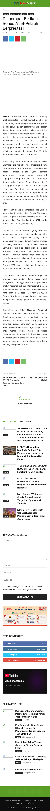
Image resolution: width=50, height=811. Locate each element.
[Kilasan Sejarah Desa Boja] (8, 773)
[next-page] (8, 525)
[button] (4, 3)
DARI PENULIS (25, 421)
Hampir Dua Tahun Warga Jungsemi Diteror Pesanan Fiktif (28, 745)
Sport (24, 14)
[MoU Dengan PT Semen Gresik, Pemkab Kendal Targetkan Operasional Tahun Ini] (9, 497)
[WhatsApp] (23, 38)
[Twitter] (11, 38)
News (19, 14)
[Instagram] (25, 409)
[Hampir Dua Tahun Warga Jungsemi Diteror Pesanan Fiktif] (8, 746)
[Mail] (25, 791)
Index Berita (29, 803)
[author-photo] (25, 399)
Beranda (6, 10)
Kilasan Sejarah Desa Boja (28, 769)
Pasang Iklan (38, 800)
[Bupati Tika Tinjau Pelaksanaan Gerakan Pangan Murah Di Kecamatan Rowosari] (9, 481)
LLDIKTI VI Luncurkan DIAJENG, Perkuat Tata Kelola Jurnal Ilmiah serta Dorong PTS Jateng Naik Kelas (30, 453)
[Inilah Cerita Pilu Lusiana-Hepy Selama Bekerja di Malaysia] (8, 760)
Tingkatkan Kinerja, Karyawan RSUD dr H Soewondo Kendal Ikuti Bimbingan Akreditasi (32, 468)
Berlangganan (39, 660)
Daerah (15, 10)
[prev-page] (4, 525)
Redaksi (19, 803)
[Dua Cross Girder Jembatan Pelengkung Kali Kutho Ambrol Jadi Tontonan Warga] (8, 714)
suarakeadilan (13, 33)
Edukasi (6, 454)
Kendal (12, 14)
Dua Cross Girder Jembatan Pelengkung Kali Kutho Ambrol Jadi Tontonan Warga (30, 714)
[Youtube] (39, 791)
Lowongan (27, 800)
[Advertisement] (25, 95)
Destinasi (19, 773)
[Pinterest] (17, 38)
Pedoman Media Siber (13, 800)
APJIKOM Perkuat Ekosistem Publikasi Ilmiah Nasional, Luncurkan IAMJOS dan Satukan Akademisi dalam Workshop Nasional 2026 (32, 434)
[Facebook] (5, 38)
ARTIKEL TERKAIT (10, 421)
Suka (43, 644)
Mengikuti (41, 649)
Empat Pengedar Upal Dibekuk (38, 378)
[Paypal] (30, 409)
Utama (31, 14)
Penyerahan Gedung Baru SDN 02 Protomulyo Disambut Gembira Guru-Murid (14, 381)
